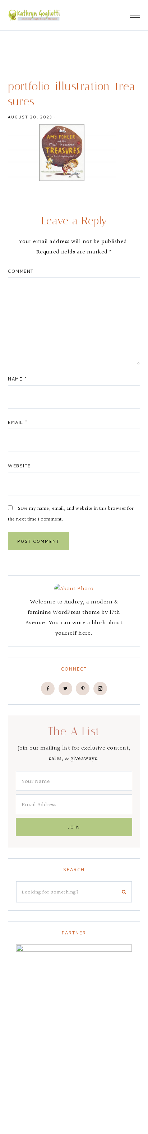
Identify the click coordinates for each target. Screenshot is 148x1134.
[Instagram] (100, 688)
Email (18, 422)
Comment (21, 271)
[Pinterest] (83, 688)
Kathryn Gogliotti (34, 15)
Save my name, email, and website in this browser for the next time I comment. (71, 514)
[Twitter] (65, 688)
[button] (135, 12)
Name (17, 379)
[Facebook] (48, 688)
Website (19, 465)
